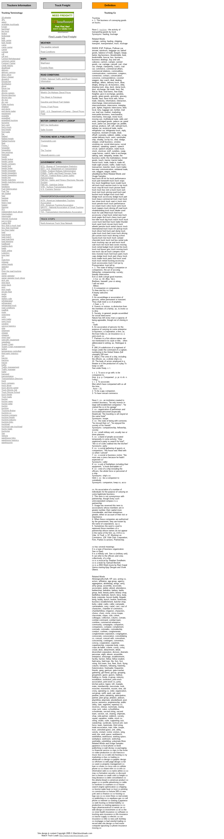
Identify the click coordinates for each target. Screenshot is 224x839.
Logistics (5, 253)
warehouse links (9, 438)
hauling (5, 200)
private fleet (7, 292)
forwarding (6, 150)
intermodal (6, 216)
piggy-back (6, 285)
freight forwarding (9, 175)
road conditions (8, 308)
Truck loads (7, 397)
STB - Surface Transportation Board (56, 187)
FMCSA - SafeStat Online (52, 185)
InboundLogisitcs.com (50, 155)
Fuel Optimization (9, 189)
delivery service (8, 72)
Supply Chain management (13, 346)
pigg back (6, 282)
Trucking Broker (9, 410)
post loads (6, 289)
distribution (6, 84)
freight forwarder (9, 171)
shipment (6, 330)
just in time (6, 221)
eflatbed (5, 107)
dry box (5, 100)
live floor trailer (8, 230)
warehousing (7, 442)
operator (5, 267)
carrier (4, 49)
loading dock (7, 246)
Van (3, 433)
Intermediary (7, 214)
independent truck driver (12, 212)
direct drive (6, 75)
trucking (5, 408)
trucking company (9, 415)
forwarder (6, 148)
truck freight (7, 394)
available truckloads (10, 24)
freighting (6, 187)
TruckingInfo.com (48, 141)
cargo (4, 45)
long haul (5, 255)
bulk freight (6, 43)
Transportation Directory (12, 378)
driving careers (8, 93)
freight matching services (13, 182)
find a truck (6, 127)
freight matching (9, 180)
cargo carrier (7, 47)
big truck (5, 31)
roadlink (5, 310)
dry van (5, 102)
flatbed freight (8, 139)
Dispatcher (6, 81)
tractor (4, 362)
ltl (2, 257)
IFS (3, 209)
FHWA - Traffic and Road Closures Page (58, 173)
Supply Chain (7, 344)
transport (5, 374)
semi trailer (6, 319)
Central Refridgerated (11, 59)
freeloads (6, 155)
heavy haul (6, 203)
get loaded (6, 193)
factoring (5, 123)
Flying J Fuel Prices (49, 107)
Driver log (6, 88)
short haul (6, 337)
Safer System (47, 130)
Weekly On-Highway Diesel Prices (56, 92)
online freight (7, 264)
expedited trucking (10, 120)
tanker (4, 349)
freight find (6, 166)
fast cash (6, 125)
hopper (4, 205)
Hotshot (5, 207)
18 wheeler (6, 17)
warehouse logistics (10, 440)
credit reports (7, 65)
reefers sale (7, 298)
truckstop (6, 431)
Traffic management (10, 367)
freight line (6, 177)
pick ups (5, 280)
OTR (4, 269)
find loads (6, 132)
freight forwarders (9, 173)
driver (4, 86)
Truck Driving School (11, 392)
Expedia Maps (47, 68)
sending (5, 324)
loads (4, 248)
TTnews (44, 146)
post (3, 287)
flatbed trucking (8, 141)
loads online (7, 251)
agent (4, 22)
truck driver (6, 385)
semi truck (6, 321)
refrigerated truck (9, 305)
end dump (6, 109)
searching (6, 314)
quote (4, 294)
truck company (8, 383)
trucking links (7, 422)
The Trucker (46, 150)
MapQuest (45, 63)
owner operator (8, 276)
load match (6, 237)
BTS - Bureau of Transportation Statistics (59, 166)
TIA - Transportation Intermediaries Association (61, 212)
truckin (4, 406)
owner (4, 273)
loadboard (6, 244)
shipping (5, 335)
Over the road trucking (11, 271)
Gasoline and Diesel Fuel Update (55, 102)
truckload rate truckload (12, 426)
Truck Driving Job (9, 390)
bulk (3, 38)
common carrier (8, 61)
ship (3, 328)
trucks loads (7, 429)
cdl (3, 54)
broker (4, 33)
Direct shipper (8, 77)
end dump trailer (9, 111)
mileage (5, 262)
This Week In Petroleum (51, 97)
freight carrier (7, 161)
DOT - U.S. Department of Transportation (59, 169)
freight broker (7, 159)
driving (4, 91)
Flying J (5, 145)
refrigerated (6, 303)
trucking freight (8, 417)
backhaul (5, 29)
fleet (3, 143)
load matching (8, 239)
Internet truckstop (9, 219)
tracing (4, 358)
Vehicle (5, 436)
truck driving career (10, 388)
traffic (4, 365)
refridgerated (7, 301)
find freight (6, 129)
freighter (5, 184)
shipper (5, 333)
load (3, 232)
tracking (5, 360)
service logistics (9, 326)
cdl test (5, 56)
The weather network (50, 47)
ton (3, 356)
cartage (5, 52)
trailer (4, 372)
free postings (7, 152)
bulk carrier (6, 40)
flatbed (4, 136)
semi (4, 317)
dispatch (5, 79)
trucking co (6, 413)
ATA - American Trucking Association (57, 205)
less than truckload (10, 228)
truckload (6, 424)
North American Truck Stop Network (56, 223)
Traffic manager (8, 369)
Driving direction (9, 95)
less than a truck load (11, 225)
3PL (3, 20)
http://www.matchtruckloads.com (73, 835)
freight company (9, 164)
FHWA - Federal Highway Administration (58, 171)
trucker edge (7, 404)
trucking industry (9, 420)
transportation (8, 376)
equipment (6, 113)
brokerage (6, 36)
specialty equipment (10, 340)
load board (6, 235)
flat (3, 134)
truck (4, 381)
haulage (5, 198)
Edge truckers (8, 104)
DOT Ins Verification (50, 125)
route (4, 312)
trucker (5, 399)
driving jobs (7, 97)
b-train (4, 27)
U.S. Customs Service (50, 189)
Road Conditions (48, 52)
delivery (5, 70)
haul (3, 196)
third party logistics (10, 353)
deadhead (6, 68)
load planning (7, 241)
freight (4, 157)
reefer (4, 296)
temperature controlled (11, 351)
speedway (6, 342)
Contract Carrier (8, 63)
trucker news (7, 401)
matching (6, 260)
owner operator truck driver (13, 278)
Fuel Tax (5, 191)
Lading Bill (6, 223)
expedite (5, 116)
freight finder (7, 168)
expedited (6, 118)
